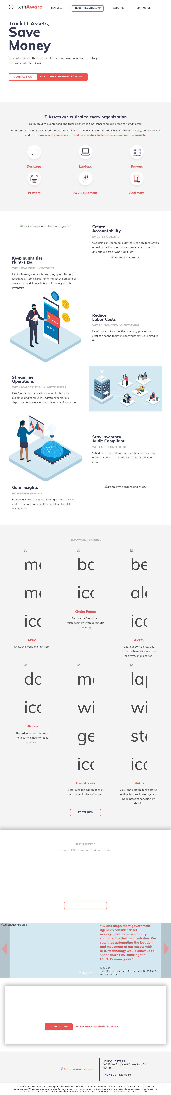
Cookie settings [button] (117, 1091)
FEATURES (85, 812)
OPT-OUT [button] (145, 1091)
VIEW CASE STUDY (85, 905)
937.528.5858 (122, 1075)
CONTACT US (23, 77)
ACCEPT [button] (132, 1091)
